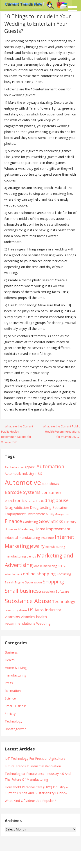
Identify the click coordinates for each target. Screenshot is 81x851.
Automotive (23, 482)
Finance (13, 521)
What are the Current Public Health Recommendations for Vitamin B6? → (61, 431)
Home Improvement (52, 528)
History (70, 521)
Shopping (53, 581)
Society (10, 713)
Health (10, 660)
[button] (74, 8)
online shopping (39, 573)
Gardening (30, 522)
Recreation (13, 690)
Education (60, 507)
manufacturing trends (20, 556)
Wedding (43, 623)
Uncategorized (16, 729)
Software (62, 591)
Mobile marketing (45, 566)
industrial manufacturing (22, 537)
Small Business (16, 706)
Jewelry (37, 546)
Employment (15, 514)
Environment (36, 514)
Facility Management (58, 514)
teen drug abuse (16, 610)
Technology (63, 601)
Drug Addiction (17, 507)
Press (9, 683)
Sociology (48, 592)
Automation (50, 466)
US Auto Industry (44, 609)
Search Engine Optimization (23, 582)
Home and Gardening (19, 529)
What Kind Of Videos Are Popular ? (30, 800)
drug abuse (57, 500)
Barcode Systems (22, 492)
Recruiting (63, 574)
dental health (36, 501)
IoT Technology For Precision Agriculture (35, 758)
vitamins (12, 616)
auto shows (50, 484)
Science (10, 698)
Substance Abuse (28, 601)
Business (11, 652)
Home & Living (16, 667)
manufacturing (55, 547)
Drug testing (41, 507)
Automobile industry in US (23, 473)
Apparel (30, 467)
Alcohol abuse (14, 467)
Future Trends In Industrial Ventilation (33, 766)
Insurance (47, 538)
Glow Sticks (51, 521)
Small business (23, 590)
